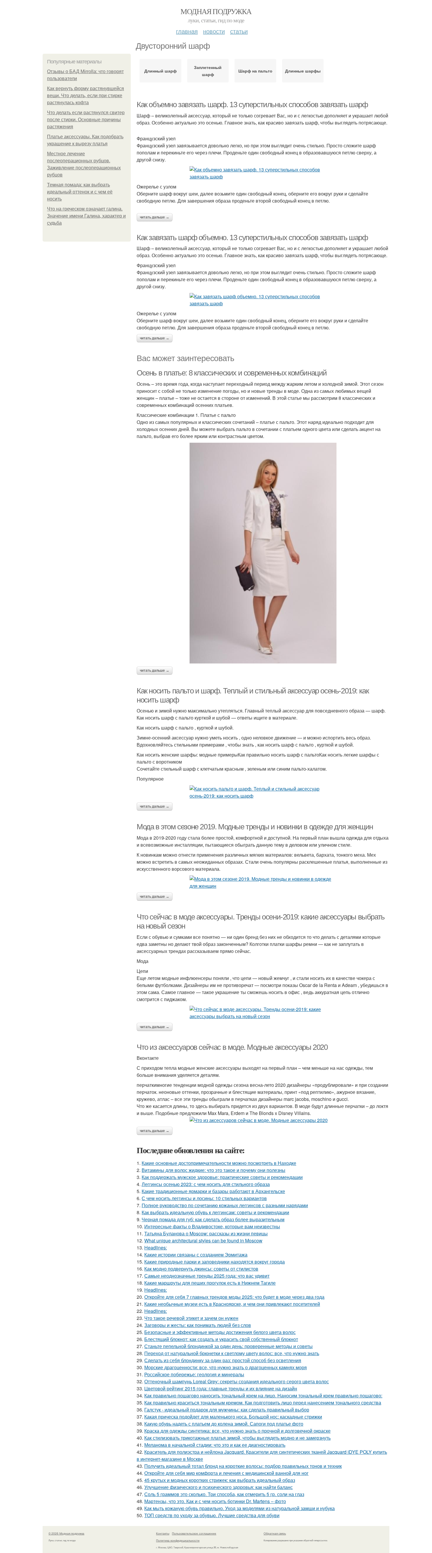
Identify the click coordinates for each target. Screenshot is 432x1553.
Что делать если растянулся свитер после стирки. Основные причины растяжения (86, 119)
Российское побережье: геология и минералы (194, 1374)
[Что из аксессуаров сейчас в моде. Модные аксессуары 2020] (263, 1120)
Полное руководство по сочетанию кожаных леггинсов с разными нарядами (225, 1205)
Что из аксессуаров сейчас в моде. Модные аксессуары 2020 (232, 1047)
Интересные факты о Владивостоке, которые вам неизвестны (212, 1226)
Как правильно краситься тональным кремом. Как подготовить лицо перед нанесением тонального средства (262, 1402)
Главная (187, 31)
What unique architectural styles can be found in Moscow (203, 1240)
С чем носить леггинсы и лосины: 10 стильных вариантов (204, 1198)
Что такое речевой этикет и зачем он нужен (191, 1318)
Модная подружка (215, 11)
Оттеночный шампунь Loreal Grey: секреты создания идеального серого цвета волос (236, 1381)
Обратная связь (275, 1533)
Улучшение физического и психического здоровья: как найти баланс (218, 1487)
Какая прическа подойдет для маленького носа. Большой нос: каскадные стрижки (233, 1416)
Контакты (162, 1533)
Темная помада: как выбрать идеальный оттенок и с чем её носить (80, 191)
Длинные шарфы (303, 71)
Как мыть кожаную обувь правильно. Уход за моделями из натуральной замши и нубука (239, 1508)
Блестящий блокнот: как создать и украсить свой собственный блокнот (221, 1339)
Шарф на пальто (255, 71)
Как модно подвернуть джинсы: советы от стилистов (201, 1268)
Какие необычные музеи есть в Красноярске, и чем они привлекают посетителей (232, 1304)
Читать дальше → (154, 217)
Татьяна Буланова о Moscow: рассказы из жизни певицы (206, 1233)
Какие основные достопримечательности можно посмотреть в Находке (219, 1163)
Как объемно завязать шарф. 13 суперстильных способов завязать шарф (252, 104)
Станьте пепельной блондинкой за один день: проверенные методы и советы (228, 1346)
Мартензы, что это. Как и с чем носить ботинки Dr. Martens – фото (215, 1501)
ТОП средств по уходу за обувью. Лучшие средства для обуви (211, 1515)
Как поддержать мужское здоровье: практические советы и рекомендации (222, 1177)
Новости (214, 31)
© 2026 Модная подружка (66, 1533)
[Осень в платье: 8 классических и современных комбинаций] (263, 553)
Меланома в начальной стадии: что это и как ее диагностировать (214, 1444)
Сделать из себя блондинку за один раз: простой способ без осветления (222, 1360)
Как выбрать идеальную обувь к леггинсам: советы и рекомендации (215, 1212)
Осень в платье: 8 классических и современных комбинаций (232, 372)
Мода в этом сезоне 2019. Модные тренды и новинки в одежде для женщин (255, 826)
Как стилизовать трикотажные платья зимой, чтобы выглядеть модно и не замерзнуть (237, 1437)
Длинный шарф (160, 71)
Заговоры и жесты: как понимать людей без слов (197, 1325)
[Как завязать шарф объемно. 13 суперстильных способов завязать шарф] (263, 300)
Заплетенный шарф (208, 70)
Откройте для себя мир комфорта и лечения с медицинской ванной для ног (226, 1473)
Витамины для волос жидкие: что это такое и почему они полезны (213, 1170)
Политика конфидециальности (178, 1540)
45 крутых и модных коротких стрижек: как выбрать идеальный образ (219, 1480)
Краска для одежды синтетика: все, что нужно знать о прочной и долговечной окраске (237, 1430)
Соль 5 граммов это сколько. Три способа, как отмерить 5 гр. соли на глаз (224, 1494)
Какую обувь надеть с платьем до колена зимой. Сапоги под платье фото (223, 1423)
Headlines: (155, 1247)
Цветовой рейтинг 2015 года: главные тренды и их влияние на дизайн (220, 1388)
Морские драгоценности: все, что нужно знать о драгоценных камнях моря (225, 1367)
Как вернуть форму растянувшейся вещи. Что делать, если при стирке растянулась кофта (85, 95)
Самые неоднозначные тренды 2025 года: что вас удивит (206, 1275)
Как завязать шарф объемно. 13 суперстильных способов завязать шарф (252, 237)
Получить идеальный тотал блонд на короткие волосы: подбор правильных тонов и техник (243, 1466)
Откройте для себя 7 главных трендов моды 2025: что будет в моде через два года (234, 1296)
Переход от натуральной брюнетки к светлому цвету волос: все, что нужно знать (231, 1353)
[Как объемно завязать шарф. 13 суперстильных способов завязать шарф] (263, 173)
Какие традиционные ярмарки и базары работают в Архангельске (213, 1191)
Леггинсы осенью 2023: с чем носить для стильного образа (206, 1184)
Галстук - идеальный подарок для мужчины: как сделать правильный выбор (226, 1409)
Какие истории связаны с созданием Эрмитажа (195, 1254)
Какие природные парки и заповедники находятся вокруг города (214, 1261)
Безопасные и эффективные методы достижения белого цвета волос (220, 1332)
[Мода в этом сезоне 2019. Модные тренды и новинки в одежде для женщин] (263, 882)
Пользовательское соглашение (194, 1533)
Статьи (239, 31)
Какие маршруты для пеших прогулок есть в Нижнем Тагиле (210, 1282)
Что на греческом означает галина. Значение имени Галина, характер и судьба (86, 215)
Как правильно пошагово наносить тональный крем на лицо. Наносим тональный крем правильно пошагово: (263, 1395)
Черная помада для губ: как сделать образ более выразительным (213, 1219)
